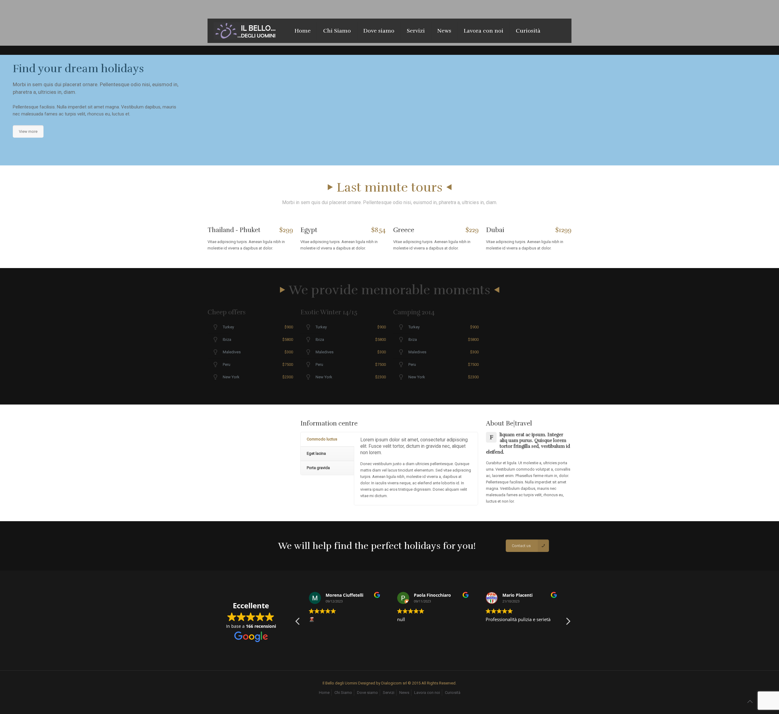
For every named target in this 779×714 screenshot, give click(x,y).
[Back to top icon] (749, 701)
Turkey (228, 327)
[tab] (327, 439)
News (404, 692)
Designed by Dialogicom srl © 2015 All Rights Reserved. (407, 683)
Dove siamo (367, 692)
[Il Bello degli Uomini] (246, 31)
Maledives (232, 352)
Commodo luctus (322, 439)
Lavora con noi (427, 692)
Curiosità (452, 692)
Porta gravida (318, 467)
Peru (226, 364)
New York (231, 377)
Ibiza (227, 339)
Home (324, 692)
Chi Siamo (343, 692)
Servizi (388, 692)
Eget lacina (316, 453)
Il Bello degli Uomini (340, 683)
